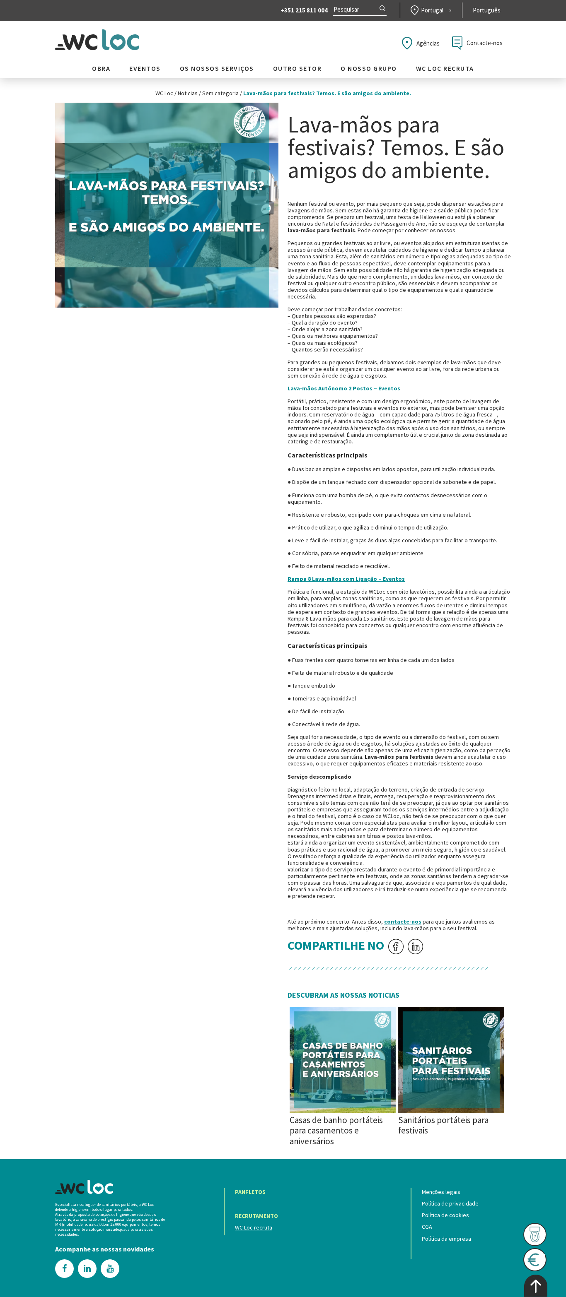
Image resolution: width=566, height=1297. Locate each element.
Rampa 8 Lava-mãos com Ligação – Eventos (346, 578)
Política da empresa (446, 1238)
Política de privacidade (450, 1203)
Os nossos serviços (217, 68)
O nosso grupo (369, 68)
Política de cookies (445, 1215)
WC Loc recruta (445, 68)
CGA (427, 1226)
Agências (428, 43)
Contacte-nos (485, 43)
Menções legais (441, 1192)
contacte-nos (402, 921)
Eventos (145, 68)
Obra (101, 68)
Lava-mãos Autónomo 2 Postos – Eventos (344, 388)
